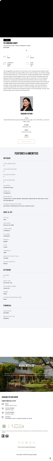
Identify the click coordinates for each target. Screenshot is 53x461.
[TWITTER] (34, 442)
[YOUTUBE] (26, 442)
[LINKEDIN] (22, 442)
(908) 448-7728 (26, 126)
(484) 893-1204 (9, 409)
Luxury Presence (30, 447)
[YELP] (30, 442)
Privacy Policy (32, 454)
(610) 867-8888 (9, 413)
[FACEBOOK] (19, 442)
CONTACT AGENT (27, 141)
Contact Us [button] (26, 383)
